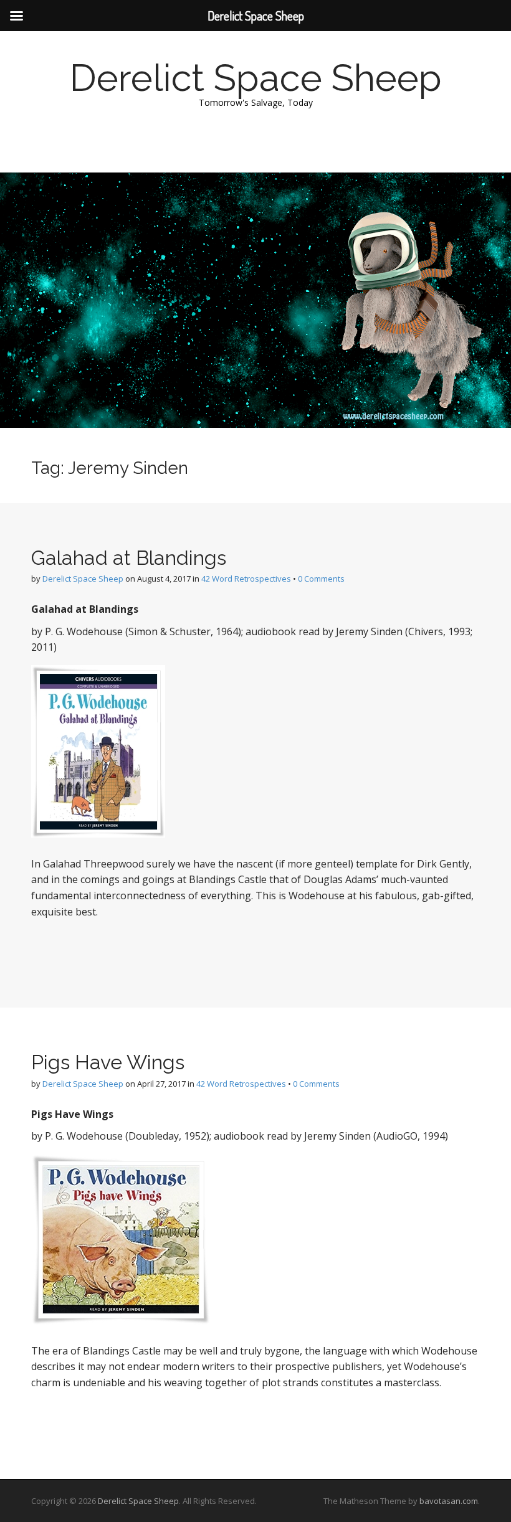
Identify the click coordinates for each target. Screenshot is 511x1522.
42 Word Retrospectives (246, 578)
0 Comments (321, 578)
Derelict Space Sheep (256, 78)
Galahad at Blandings (128, 557)
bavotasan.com (448, 1500)
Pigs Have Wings (107, 1062)
